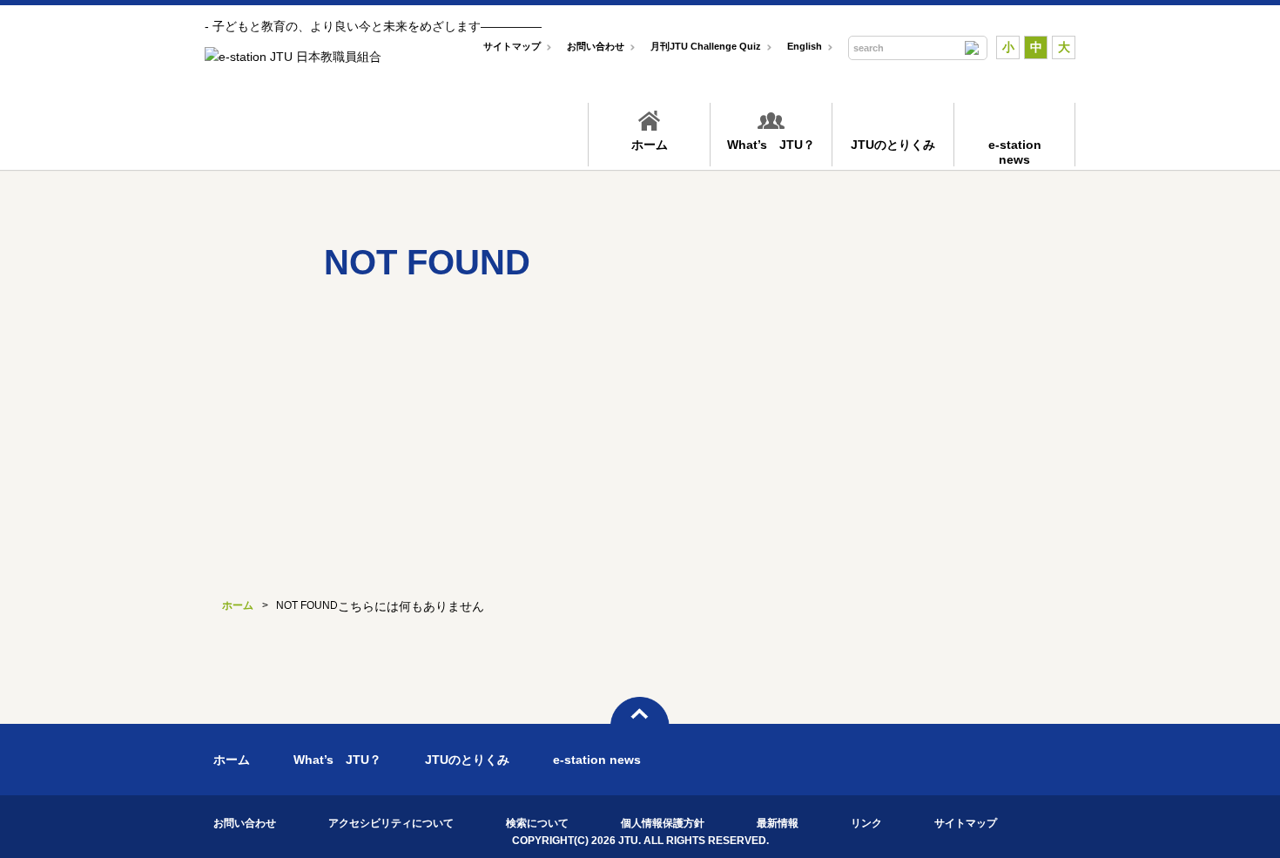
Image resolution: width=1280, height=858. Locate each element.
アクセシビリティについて (391, 823)
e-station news (597, 760)
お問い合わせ (595, 46)
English (804, 46)
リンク (866, 823)
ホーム (649, 145)
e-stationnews (1014, 152)
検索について (537, 823)
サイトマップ (512, 46)
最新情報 (777, 823)
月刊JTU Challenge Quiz (705, 46)
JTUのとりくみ (893, 145)
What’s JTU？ (771, 145)
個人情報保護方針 (662, 823)
